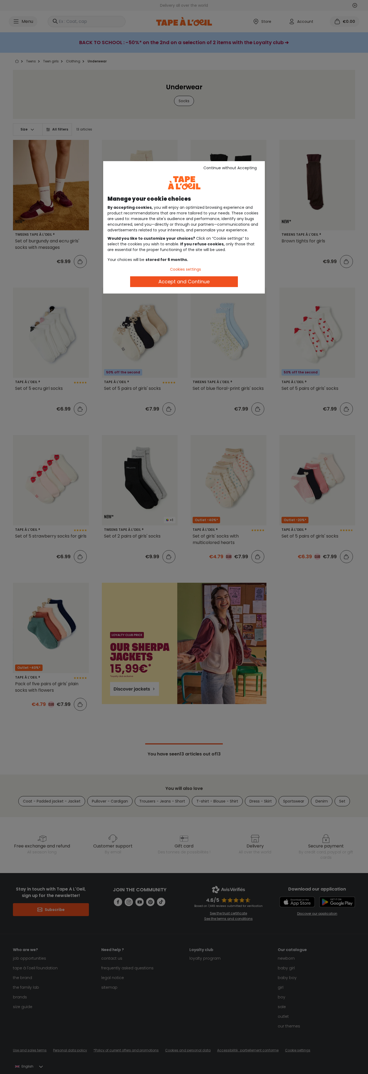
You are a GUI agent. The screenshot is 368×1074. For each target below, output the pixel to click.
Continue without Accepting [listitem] (230, 168)
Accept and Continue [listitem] (184, 281)
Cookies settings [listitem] (185, 269)
